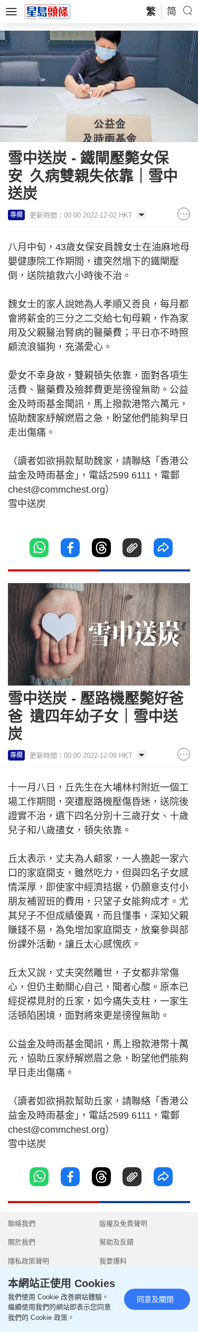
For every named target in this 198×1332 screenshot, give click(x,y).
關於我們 (21, 1242)
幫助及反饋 (116, 1242)
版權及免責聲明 (123, 1223)
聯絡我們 (21, 1223)
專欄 (16, 215)
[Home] (47, 11)
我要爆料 (113, 1261)
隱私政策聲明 (28, 1261)
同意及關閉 (155, 1299)
